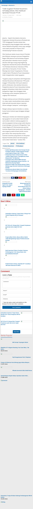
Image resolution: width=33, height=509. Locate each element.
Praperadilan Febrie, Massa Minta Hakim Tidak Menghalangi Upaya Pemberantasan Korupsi (17, 238)
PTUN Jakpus (19, 146)
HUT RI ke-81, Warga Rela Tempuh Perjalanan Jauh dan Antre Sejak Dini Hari (10, 323)
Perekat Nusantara (8, 146)
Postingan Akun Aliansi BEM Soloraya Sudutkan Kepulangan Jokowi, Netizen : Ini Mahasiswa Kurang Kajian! (17, 161)
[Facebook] (12, 178)
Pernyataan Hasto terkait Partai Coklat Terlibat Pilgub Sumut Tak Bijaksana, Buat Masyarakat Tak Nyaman (17, 156)
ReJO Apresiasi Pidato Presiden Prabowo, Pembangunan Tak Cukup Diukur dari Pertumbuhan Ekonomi (16, 252)
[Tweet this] (9, 195)
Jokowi (12, 143)
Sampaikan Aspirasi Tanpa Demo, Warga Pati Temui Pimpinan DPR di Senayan (10, 314)
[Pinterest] (20, 178)
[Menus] (31, 1)
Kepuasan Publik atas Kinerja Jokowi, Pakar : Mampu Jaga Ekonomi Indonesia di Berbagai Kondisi (17, 166)
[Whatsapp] (23, 195)
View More (16, 331)
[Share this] (4, 195)
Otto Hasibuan (20, 143)
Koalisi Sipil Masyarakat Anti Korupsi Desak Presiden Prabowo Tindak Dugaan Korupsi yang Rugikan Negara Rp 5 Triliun (17, 151)
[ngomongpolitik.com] (7, 1)
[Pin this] (13, 195)
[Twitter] (16, 178)
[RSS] (24, 178)
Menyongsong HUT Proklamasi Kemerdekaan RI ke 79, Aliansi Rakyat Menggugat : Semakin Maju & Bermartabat (24, 186)
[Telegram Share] (18, 195)
